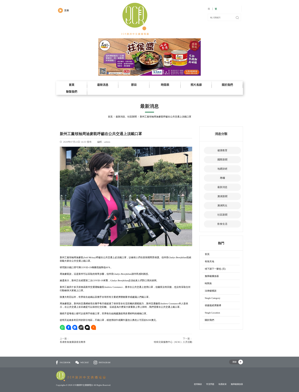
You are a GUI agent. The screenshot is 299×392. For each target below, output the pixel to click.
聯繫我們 (71, 91)
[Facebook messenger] (74, 327)
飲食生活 (222, 224)
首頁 (71, 85)
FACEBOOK (65, 362)
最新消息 (102, 85)
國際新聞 (222, 159)
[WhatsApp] (62, 327)
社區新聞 (132, 116)
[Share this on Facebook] (68, 327)
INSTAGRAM (104, 362)
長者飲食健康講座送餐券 (72, 342)
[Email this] (87, 327)
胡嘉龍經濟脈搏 (213, 305)
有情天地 (209, 261)
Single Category (212, 298)
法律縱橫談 (210, 291)
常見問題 (210, 384)
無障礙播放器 (212, 276)
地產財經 (222, 168)
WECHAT (84, 362)
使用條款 (198, 384)
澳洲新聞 (222, 196)
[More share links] (93, 327)
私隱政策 (222, 384)
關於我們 (227, 85)
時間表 (165, 85)
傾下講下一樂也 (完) (215, 269)
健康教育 (222, 150)
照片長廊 (196, 85)
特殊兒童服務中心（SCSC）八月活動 (173, 342)
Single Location (212, 312)
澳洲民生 (222, 205)
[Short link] (80, 327)
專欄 (222, 178)
